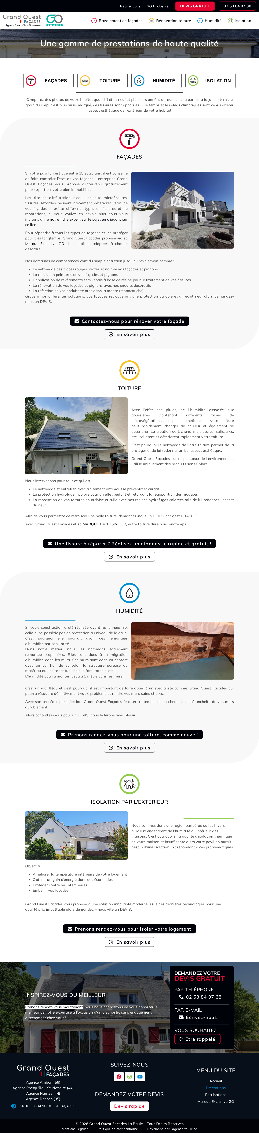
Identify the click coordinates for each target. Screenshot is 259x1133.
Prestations (216, 1088)
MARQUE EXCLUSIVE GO (104, 524)
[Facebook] (119, 1076)
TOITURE (110, 80)
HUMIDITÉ (164, 80)
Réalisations (216, 1094)
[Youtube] (140, 1076)
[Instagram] (129, 1076)
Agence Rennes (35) (43, 1099)
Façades (56, 80)
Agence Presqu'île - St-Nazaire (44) (43, 1088)
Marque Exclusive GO (44, 243)
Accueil (216, 1081)
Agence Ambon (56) (43, 1082)
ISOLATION (218, 80)
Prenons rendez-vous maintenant (54, 1007)
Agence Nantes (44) (43, 1093)
